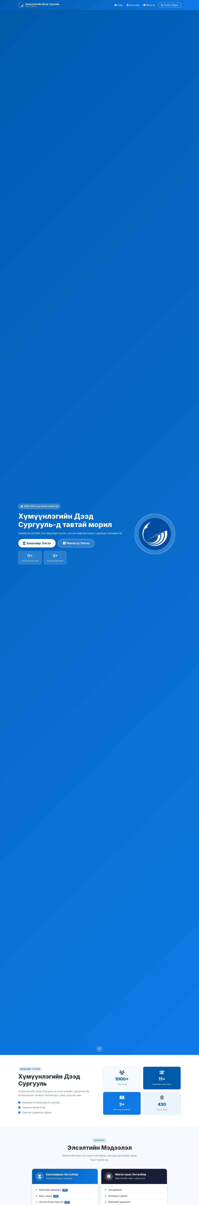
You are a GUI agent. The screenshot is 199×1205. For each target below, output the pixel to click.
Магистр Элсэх (78, 543)
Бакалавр (134, 5)
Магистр (150, 5)
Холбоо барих (171, 5)
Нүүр (120, 5)
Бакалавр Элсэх (39, 543)
